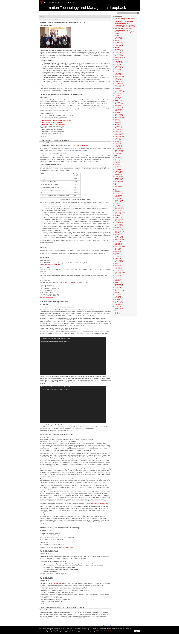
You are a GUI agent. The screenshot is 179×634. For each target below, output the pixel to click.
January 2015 (119, 102)
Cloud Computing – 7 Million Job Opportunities (55, 140)
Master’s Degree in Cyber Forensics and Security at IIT (57, 434)
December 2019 (119, 64)
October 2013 (119, 116)
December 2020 (119, 52)
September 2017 (120, 76)
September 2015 (120, 92)
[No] (176, 630)
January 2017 (119, 83)
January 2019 (119, 68)
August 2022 (118, 40)
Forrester (117, 162)
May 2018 (118, 73)
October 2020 (119, 56)
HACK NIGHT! (45, 257)
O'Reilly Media (119, 178)
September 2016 (120, 85)
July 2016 (118, 87)
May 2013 (118, 123)
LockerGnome (119, 171)
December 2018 (119, 69)
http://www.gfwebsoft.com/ (80, 145)
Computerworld (119, 161)
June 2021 (118, 49)
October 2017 (119, 75)
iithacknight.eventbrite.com (52, 264)
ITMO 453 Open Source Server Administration (53, 124)
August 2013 (118, 119)
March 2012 (118, 145)
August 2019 (118, 66)
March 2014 (118, 112)
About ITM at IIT (52, 13)
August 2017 (118, 78)
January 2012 (119, 148)
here (70, 90)
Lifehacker (118, 169)
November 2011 (119, 152)
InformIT (117, 164)
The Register (118, 186)
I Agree (137, 631)
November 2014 (119, 105)
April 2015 (118, 97)
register (76, 282)
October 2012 (119, 135)
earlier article (46, 202)
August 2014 (118, 109)
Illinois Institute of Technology (58, 2)
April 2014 (118, 111)
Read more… (43, 136)
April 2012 (118, 143)
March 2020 (118, 61)
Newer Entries (45, 623)
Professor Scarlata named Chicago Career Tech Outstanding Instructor (62, 607)
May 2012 (118, 141)
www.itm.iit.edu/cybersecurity (99, 503)
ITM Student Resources (84, 13)
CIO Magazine (119, 157)
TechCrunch (118, 180)
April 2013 (118, 124)
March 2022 (118, 42)
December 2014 (119, 104)
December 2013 (119, 114)
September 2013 (120, 117)
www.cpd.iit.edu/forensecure (48, 512)
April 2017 (118, 80)
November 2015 (119, 90)
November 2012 (119, 133)
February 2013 (119, 128)
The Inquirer (118, 185)
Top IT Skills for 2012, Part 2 (49, 551)
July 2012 (118, 140)
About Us (62, 13)
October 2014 (119, 107)
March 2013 (118, 126)
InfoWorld (118, 166)
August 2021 (118, 47)
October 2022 (119, 39)
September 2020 (120, 57)
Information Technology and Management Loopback (83, 7)
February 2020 (119, 63)
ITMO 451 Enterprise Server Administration (53, 122)
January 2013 (119, 129)
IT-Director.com (119, 168)
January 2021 (119, 51)
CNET (117, 159)
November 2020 (119, 54)
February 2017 (119, 81)
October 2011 (119, 153)
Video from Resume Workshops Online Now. (54, 301)
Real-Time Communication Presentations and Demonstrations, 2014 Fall (62, 22)
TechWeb (117, 183)
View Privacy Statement (118, 631)
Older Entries (105, 625)
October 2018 (119, 71)
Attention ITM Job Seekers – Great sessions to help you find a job (60, 528)
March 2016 (118, 88)
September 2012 (120, 136)
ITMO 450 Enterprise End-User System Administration (56, 120)
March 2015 (118, 99)
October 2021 (119, 45)
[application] (73, 356)
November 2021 (119, 44)
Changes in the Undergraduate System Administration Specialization (61, 94)
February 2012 (119, 146)
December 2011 (119, 150)
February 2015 (119, 100)
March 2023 (118, 37)
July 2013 (118, 121)
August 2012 (118, 138)
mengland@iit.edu (69, 547)
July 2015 (118, 93)
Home (42, 13)
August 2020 (118, 59)
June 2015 (118, 95)
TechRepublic (119, 181)
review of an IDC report (58, 156)
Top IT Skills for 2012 (46, 578)
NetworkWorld (119, 176)
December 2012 (119, 131)
